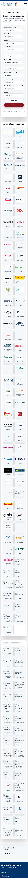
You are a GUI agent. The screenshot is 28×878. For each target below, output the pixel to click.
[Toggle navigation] (25, 4)
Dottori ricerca (8, 79)
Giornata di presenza (9, 27)
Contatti (6, 849)
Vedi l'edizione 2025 (9, 848)
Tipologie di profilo (9, 53)
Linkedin (7, 857)
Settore (6, 92)
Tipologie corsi (8, 59)
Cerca (14, 104)
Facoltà (6, 33)
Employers (6, 40)
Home (4, 12)
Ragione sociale (8, 46)
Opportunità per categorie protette (13, 85)
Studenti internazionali (10, 72)
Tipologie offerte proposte (11, 66)
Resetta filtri (14, 100)
